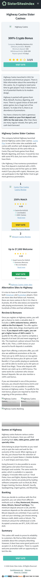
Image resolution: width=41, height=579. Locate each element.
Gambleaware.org (16, 570)
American (10, 294)
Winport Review (20, 278)
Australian (22, 294)
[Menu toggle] (38, 3)
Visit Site (20, 64)
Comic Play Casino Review (20, 229)
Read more (21, 217)
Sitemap (28, 570)
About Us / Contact (20, 572)
